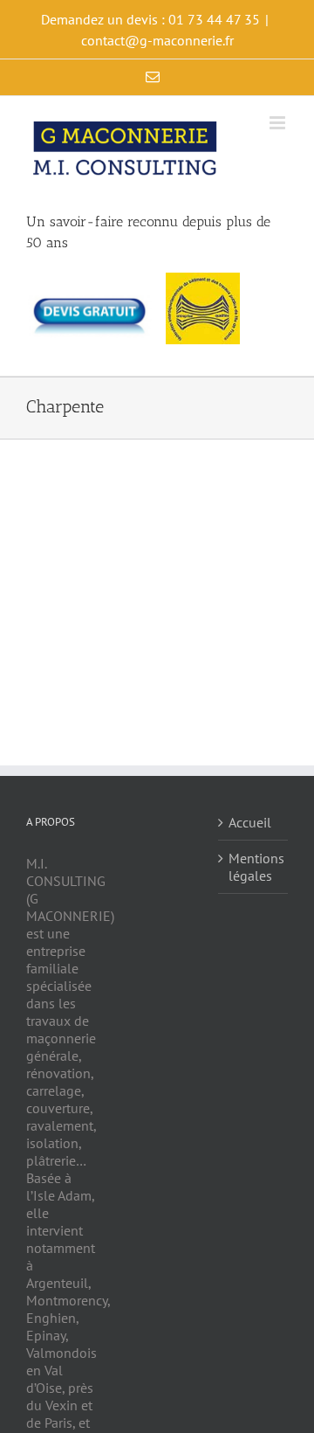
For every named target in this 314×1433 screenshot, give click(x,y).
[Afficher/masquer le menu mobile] (279, 123)
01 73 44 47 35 (214, 19)
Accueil (250, 822)
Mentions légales (254, 866)
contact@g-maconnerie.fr (157, 40)
